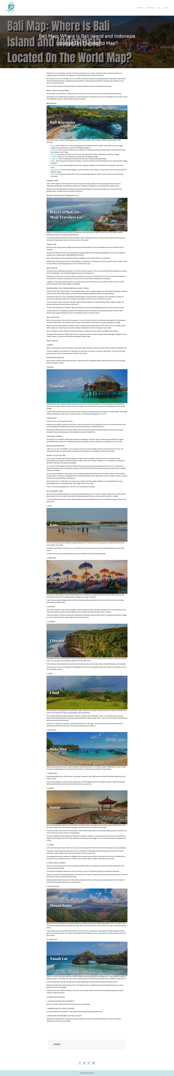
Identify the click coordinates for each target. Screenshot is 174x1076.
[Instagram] (89, 1063)
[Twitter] (84, 1063)
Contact (166, 8)
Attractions (150, 8)
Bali (119, 78)
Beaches (140, 8)
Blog (158, 8)
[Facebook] (80, 1063)
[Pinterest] (93, 1063)
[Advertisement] (23, 86)
